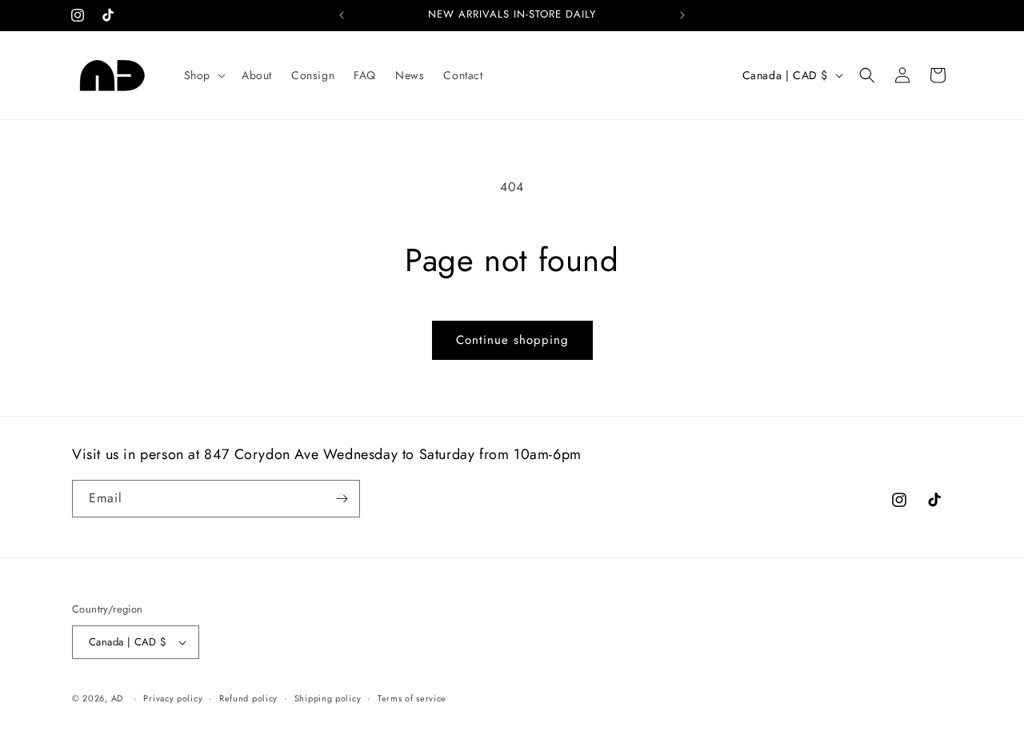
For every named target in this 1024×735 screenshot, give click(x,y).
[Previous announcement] (341, 15)
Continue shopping (512, 340)
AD (117, 698)
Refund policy (248, 698)
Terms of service (412, 698)
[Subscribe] (341, 498)
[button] (203, 75)
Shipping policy (328, 698)
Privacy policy (172, 698)
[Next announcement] (682, 15)
